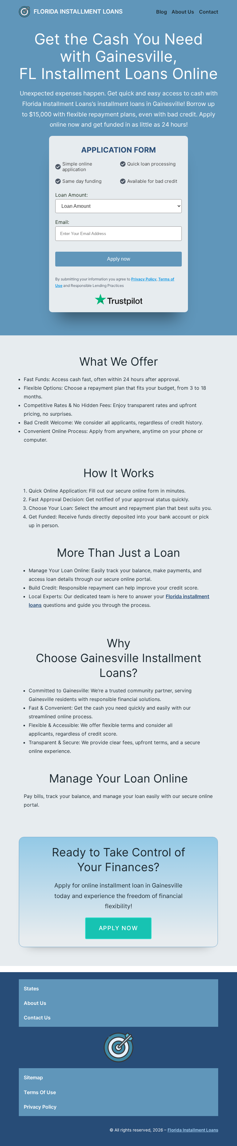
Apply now (118, 259)
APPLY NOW (118, 928)
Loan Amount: (71, 195)
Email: (62, 222)
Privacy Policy (143, 279)
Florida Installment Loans (78, 11)
